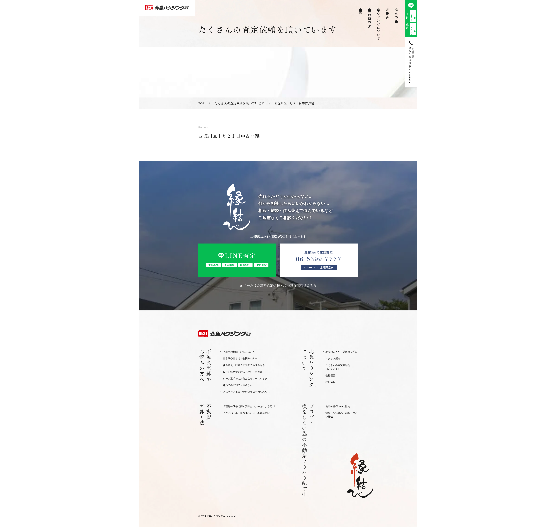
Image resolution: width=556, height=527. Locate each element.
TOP (201, 103)
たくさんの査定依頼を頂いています (239, 103)
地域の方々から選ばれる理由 (341, 351)
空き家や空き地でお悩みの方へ (240, 358)
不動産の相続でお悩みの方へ (239, 351)
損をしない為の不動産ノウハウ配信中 (341, 415)
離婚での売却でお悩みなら (238, 385)
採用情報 (330, 382)
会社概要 (330, 375)
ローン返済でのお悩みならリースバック (245, 378)
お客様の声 (387, 10)
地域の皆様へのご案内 (337, 406)
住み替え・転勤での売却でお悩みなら (244, 365)
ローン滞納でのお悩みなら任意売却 (242, 372)
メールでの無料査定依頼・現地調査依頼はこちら (280, 285)
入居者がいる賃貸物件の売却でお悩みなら (246, 392)
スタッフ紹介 (332, 358)
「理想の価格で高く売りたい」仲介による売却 (249, 406)
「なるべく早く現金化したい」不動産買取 (246, 413)
